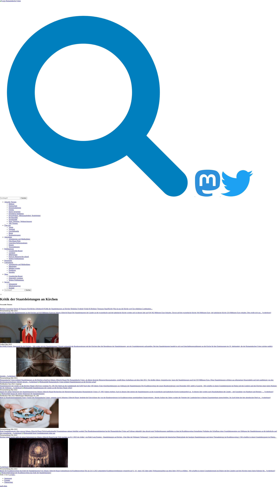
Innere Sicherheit (14, 212)
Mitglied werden (14, 268)
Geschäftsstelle (14, 231)
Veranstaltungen (14, 247)
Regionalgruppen (15, 235)
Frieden (11, 210)
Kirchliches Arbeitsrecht (35, 309)
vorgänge (12, 253)
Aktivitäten (8, 237)
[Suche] (97, 196)
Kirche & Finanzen (20, 309)
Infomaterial (13, 284)
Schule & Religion (90, 309)
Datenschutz (13, 206)
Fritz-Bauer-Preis (14, 241)
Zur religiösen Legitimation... (142, 309)
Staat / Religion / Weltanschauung (20, 221)
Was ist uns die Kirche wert (122, 309)
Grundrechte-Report (15, 251)
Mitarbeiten (13, 266)
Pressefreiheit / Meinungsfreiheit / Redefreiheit (24, 216)
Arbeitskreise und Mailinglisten (19, 239)
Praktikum (12, 270)
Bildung (11, 204)
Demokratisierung (15, 208)
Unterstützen (8, 262)
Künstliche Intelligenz (16, 214)
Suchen (23, 198)
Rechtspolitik (13, 217)
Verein (11, 227)
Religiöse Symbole (77, 309)
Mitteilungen (13, 255)
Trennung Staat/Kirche (105, 309)
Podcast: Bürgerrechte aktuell (19, 257)
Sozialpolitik (13, 219)
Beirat (11, 233)
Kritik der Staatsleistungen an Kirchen (57, 309)
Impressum (8, 478)
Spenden (12, 272)
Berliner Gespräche (6, 309)
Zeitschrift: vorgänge (16, 278)
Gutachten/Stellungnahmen (18, 243)
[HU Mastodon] (208, 196)
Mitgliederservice (15, 286)
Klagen (11, 245)
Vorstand (12, 229)
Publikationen (9, 249)
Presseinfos (8, 260)
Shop (6, 274)
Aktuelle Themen (10, 202)
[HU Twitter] (237, 196)
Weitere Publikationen (16, 259)
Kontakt (11, 288)
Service (6, 282)
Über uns (7, 225)
